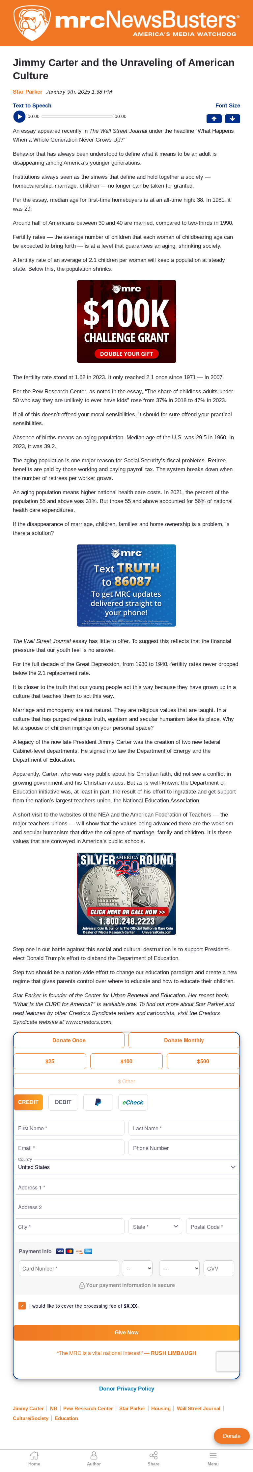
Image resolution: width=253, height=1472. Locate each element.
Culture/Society (30, 1418)
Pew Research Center (88, 1408)
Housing (161, 1408)
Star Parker (27, 92)
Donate (231, 1436)
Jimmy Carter (28, 1408)
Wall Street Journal (198, 1408)
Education (66, 1418)
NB (53, 1408)
